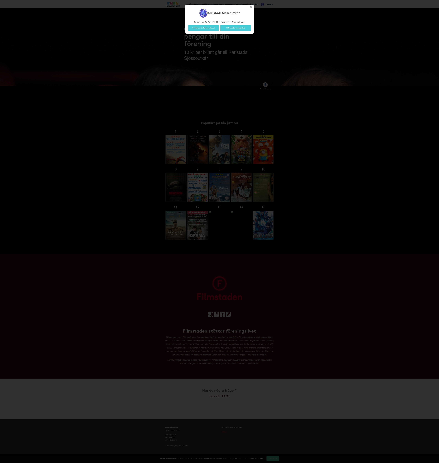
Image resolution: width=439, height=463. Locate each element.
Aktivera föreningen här (235, 28)
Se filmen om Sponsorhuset (203, 28)
